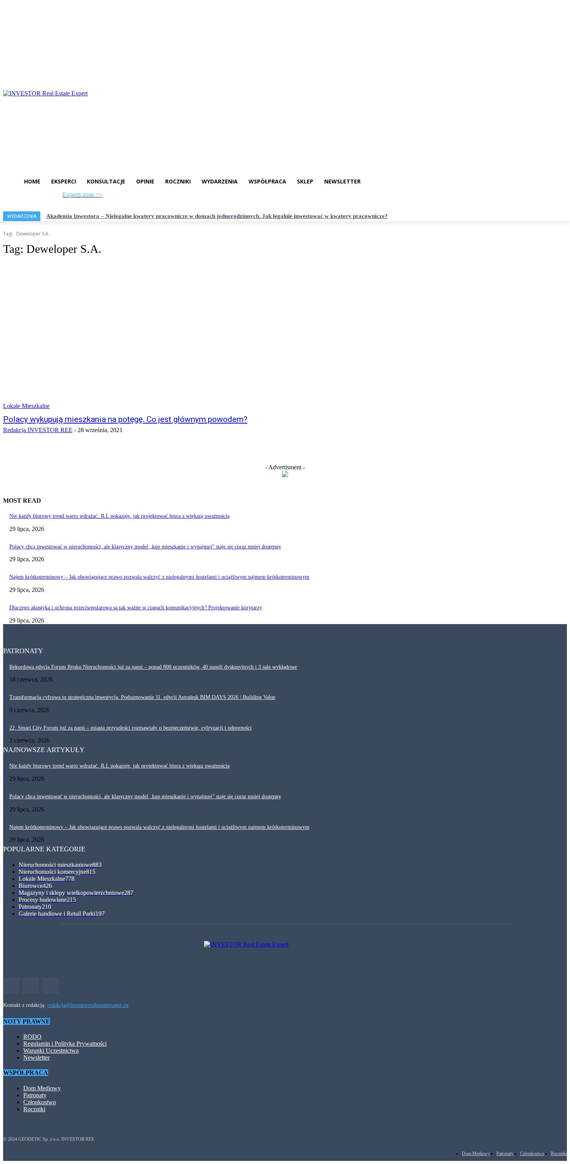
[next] (566, 216)
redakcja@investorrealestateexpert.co (87, 1005)
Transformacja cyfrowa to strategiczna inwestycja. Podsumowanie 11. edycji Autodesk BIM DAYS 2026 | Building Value (142, 697)
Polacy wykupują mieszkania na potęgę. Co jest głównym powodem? (125, 419)
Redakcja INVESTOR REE (38, 430)
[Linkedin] (132, 197)
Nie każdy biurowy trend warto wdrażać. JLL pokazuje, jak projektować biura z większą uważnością (119, 516)
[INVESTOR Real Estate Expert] (285, 125)
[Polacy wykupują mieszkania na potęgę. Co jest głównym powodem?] (148, 337)
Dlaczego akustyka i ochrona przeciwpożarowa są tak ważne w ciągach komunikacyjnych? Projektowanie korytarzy (135, 608)
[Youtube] (158, 197)
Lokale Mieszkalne (26, 406)
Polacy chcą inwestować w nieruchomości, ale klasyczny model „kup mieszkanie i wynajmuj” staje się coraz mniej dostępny (145, 547)
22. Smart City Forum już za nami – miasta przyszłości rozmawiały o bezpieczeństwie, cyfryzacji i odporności (130, 728)
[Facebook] (107, 197)
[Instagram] (120, 197)
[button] (193, 198)
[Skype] (145, 197)
